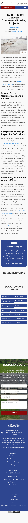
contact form (8, 226)
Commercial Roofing (14, 27)
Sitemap (14, 502)
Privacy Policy (14, 494)
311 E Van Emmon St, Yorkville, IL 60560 (14, 433)
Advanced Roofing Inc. (17, 31)
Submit (14, 412)
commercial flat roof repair (11, 143)
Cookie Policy (14, 499)
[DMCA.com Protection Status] (14, 512)
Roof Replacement (12, 459)
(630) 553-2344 (22, 4)
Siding (13, 465)
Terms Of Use (14, 496)
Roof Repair (12, 456)
